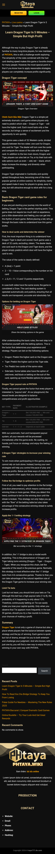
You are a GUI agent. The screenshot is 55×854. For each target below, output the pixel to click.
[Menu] (3, 4)
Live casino (17, 22)
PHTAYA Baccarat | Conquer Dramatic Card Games (26, 710)
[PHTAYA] (27, 4)
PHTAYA (6, 22)
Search (5, 665)
